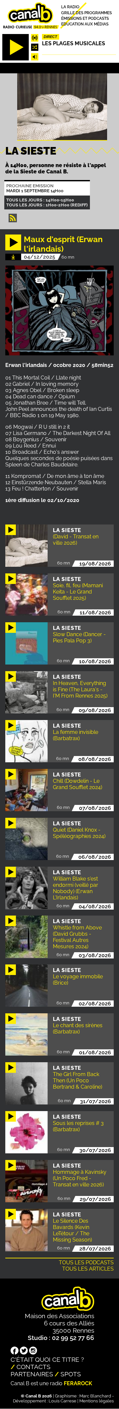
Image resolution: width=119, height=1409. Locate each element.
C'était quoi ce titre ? (47, 1359)
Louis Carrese (62, 1400)
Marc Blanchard (95, 1395)
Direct (50, 37)
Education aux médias (84, 24)
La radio (70, 7)
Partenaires (32, 1374)
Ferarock (78, 1383)
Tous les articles (88, 1269)
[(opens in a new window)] (15, 1351)
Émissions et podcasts (85, 18)
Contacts (34, 1366)
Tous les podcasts (86, 1262)
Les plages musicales (73, 43)
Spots (70, 1374)
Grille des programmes (86, 12)
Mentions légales (96, 1400)
